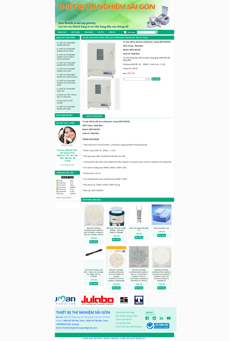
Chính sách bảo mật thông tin (129, 326)
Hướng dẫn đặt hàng (125, 312)
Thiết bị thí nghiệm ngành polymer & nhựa (67, 76)
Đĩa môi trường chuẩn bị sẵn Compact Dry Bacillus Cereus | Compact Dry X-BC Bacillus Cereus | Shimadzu (161, 275)
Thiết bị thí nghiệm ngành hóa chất (66, 70)
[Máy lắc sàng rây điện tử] (139, 224)
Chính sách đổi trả (124, 319)
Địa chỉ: (59, 317)
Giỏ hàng (131, 32)
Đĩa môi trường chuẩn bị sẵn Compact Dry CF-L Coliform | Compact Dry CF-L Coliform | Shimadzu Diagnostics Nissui (138, 275)
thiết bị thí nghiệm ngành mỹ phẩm (66, 108)
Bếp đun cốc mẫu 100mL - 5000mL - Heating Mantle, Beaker (116, 230)
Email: (76, 327)
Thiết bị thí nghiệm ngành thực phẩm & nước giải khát (66, 57)
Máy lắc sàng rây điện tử (139, 229)
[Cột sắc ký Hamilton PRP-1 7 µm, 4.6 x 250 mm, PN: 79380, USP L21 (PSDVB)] (94, 259)
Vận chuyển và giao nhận (127, 316)
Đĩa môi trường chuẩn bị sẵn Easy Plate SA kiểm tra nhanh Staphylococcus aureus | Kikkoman (116, 275)
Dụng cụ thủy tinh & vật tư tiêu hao (66, 96)
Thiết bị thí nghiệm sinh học (66, 90)
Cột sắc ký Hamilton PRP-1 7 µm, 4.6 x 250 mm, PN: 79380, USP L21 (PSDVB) (94, 273)
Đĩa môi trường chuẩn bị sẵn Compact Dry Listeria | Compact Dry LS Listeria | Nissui (94, 231)
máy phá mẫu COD (161, 228)
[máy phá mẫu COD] (161, 224)
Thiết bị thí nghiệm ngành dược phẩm (66, 50)
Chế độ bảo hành (123, 323)
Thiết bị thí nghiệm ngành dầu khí (66, 44)
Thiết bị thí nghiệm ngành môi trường (66, 64)
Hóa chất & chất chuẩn (65, 102)
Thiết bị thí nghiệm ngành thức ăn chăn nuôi (66, 83)
